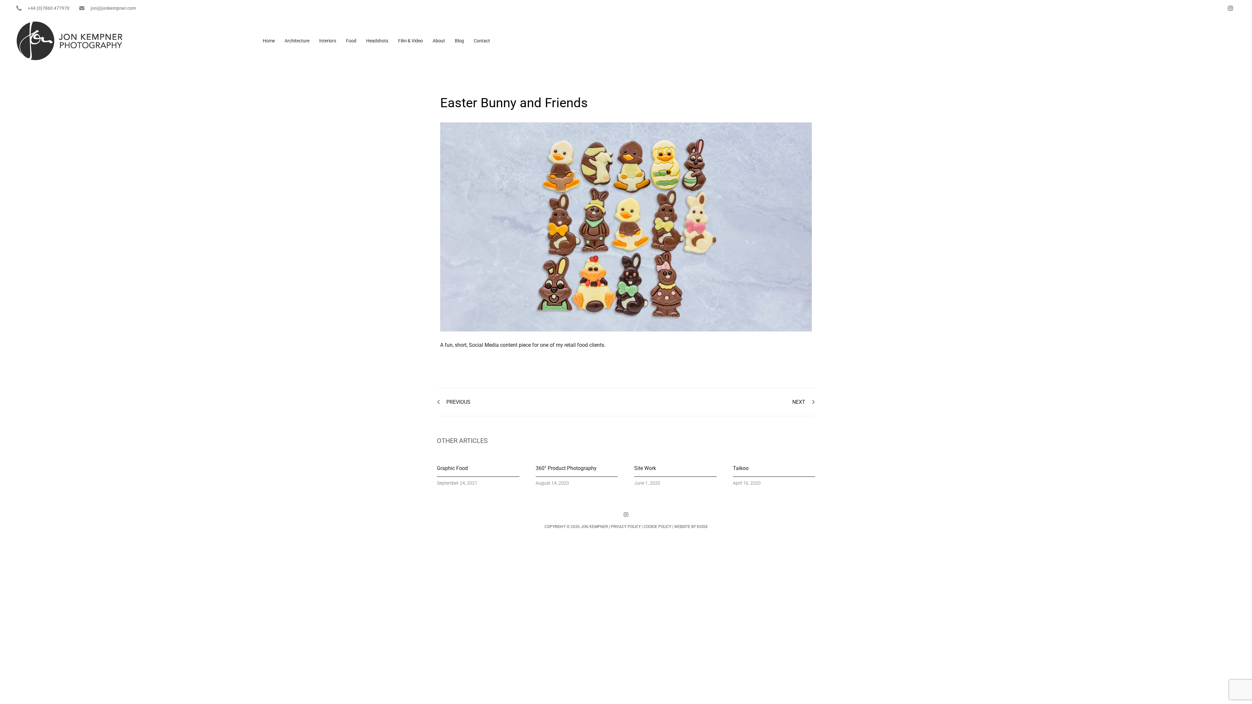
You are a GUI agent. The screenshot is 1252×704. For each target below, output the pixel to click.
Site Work (645, 468)
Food (351, 40)
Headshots (377, 40)
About (439, 40)
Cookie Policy (657, 526)
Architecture (297, 40)
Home (269, 40)
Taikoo (741, 468)
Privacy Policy (626, 526)
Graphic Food (452, 468)
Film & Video (410, 40)
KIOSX (702, 526)
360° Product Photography (566, 468)
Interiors (327, 40)
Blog (459, 40)
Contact (482, 40)
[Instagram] (626, 514)
